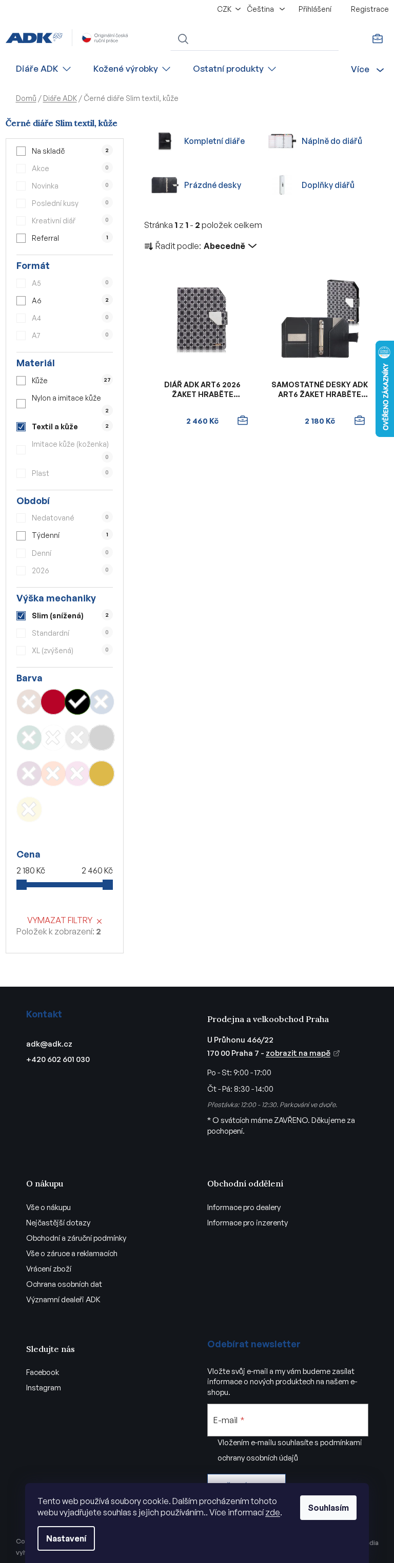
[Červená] (53, 702)
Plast (70, 473)
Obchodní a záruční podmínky (76, 1238)
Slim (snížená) (70, 615)
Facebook (42, 1372)
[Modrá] (101, 702)
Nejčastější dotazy (58, 1222)
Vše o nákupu (48, 1207)
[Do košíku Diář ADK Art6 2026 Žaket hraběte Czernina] (242, 420)
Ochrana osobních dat (64, 1284)
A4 (70, 318)
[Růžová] (77, 773)
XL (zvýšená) (70, 650)
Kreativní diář (70, 220)
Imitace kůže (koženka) (70, 450)
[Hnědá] (29, 702)
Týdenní (70, 535)
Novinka (70, 185)
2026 (70, 570)
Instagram (43, 1387)
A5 (70, 283)
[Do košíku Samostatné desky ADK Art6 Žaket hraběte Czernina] (359, 420)
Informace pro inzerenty (247, 1222)
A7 (70, 335)
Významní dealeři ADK (63, 1299)
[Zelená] (29, 738)
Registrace (370, 9)
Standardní (70, 633)
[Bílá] (53, 738)
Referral (70, 238)
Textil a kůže (70, 426)
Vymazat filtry (59, 920)
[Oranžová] (53, 773)
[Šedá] (77, 738)
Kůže (71, 380)
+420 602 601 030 (58, 1059)
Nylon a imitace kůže (70, 403)
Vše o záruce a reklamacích (71, 1253)
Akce (70, 168)
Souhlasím (328, 1508)
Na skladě (70, 151)
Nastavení (66, 1538)
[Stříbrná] (101, 738)
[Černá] (77, 702)
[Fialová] (29, 773)
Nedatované (70, 517)
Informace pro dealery (244, 1207)
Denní (70, 553)
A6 (70, 300)
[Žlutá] (29, 809)
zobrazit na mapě (298, 1053)
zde (272, 1512)
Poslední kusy (70, 203)
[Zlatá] (101, 773)
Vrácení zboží (48, 1269)
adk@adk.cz (49, 1044)
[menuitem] (44, 69)
